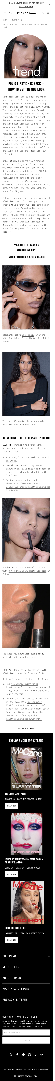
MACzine (15, 20)
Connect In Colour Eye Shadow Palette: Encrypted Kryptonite (28, 487)
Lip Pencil (35, 211)
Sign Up (26, 1040)
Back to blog (28, 728)
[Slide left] (5, 5)
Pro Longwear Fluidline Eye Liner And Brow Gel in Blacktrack (27, 705)
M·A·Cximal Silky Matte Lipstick (27, 338)
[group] (26, 4)
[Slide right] (47, 5)
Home (4, 20)
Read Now (11, 805)
